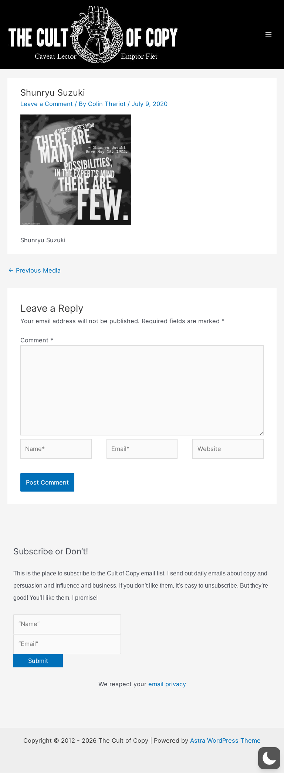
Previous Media (34, 270)
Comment (36, 340)
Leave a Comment (46, 103)
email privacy (167, 684)
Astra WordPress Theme (225, 740)
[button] (269, 758)
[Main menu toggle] (268, 34)
